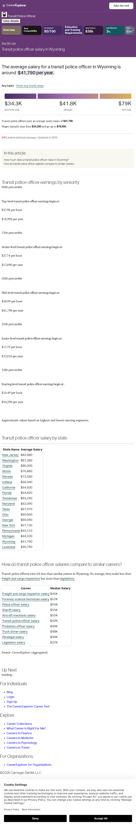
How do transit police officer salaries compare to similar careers (39, 164)
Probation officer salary (18, 626)
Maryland (8, 503)
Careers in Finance (19, 733)
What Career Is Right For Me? (26, 728)
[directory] (68, 158)
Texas (6, 509)
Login (10, 697)
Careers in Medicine (20, 738)
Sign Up (12, 701)
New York (8, 525)
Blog (10, 692)
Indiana (7, 482)
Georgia (7, 520)
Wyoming (8, 541)
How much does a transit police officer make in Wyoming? (36, 160)
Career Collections (19, 724)
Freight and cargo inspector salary (26, 593)
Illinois (6, 471)
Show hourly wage (30, 85)
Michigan (8, 536)
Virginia (7, 465)
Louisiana (8, 547)
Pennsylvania (11, 530)
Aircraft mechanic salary (19, 615)
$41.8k (68, 106)
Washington (10, 460)
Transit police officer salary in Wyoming (33, 49)
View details (11, 21)
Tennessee (9, 498)
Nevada (7, 476)
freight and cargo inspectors (21, 578)
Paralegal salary (13, 637)
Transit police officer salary (20, 621)
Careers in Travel (18, 747)
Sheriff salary (11, 610)
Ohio (5, 514)
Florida (7, 492)
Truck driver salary (15, 631)
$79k (124, 106)
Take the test (121, 5)
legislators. (67, 578)
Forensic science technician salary (25, 599)
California (8, 487)
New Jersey (10, 455)
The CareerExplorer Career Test (28, 706)
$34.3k (13, 106)
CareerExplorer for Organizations (29, 764)
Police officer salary (15, 604)
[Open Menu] (56, 5)
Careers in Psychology (22, 742)
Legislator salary (13, 642)
